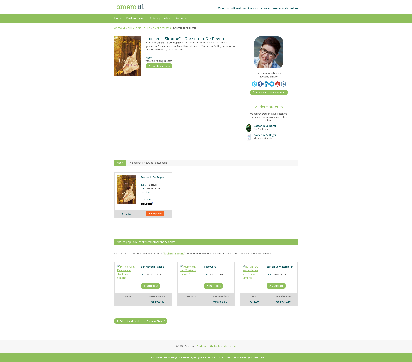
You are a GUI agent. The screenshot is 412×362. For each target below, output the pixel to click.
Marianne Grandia (263, 138)
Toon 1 (160, 65)
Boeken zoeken (135, 18)
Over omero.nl (183, 18)
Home (118, 18)
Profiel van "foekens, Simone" (270, 92)
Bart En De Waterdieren (280, 266)
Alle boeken (216, 346)
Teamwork (210, 266)
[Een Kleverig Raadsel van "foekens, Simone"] (126, 272)
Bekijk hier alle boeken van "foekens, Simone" (142, 321)
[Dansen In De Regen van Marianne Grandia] (248, 137)
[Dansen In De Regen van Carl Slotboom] (248, 127)
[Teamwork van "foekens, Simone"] (189, 270)
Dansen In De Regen (265, 125)
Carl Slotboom (261, 129)
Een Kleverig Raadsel (152, 266)
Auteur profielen (160, 18)
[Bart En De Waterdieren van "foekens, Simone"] (252, 272)
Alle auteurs (230, 346)
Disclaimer (202, 346)
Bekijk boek (157, 213)
